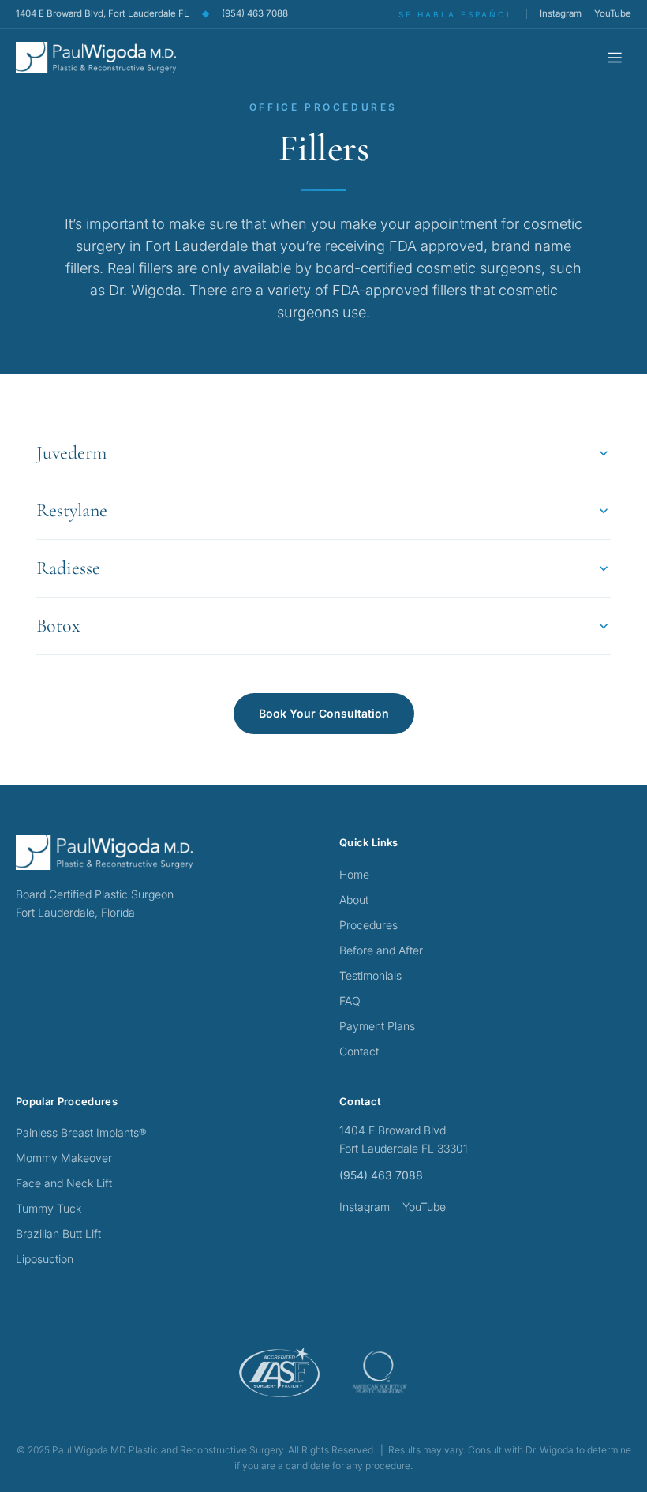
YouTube (612, 13)
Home (354, 874)
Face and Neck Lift (64, 1183)
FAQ (350, 1000)
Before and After (381, 950)
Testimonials (370, 975)
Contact (359, 1051)
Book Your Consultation (324, 713)
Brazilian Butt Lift (58, 1233)
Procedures (368, 925)
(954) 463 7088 (255, 13)
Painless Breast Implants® (81, 1132)
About (353, 899)
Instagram (561, 13)
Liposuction (44, 1258)
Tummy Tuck (48, 1208)
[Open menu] (614, 57)
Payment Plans (377, 1026)
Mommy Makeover (64, 1157)
